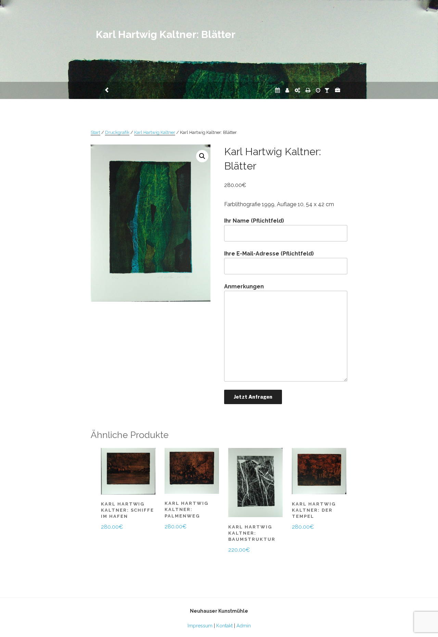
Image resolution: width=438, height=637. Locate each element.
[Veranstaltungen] (277, 90)
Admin (243, 625)
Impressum (200, 625)
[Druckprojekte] (308, 90)
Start (95, 132)
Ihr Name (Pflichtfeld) (254, 220)
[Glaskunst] (327, 90)
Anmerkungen (244, 286)
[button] (202, 156)
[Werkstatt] (297, 90)
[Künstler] (287, 90)
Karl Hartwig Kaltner (154, 132)
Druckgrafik (117, 132)
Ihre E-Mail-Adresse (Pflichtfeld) (269, 253)
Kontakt (224, 625)
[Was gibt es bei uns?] (337, 90)
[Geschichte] (318, 90)
